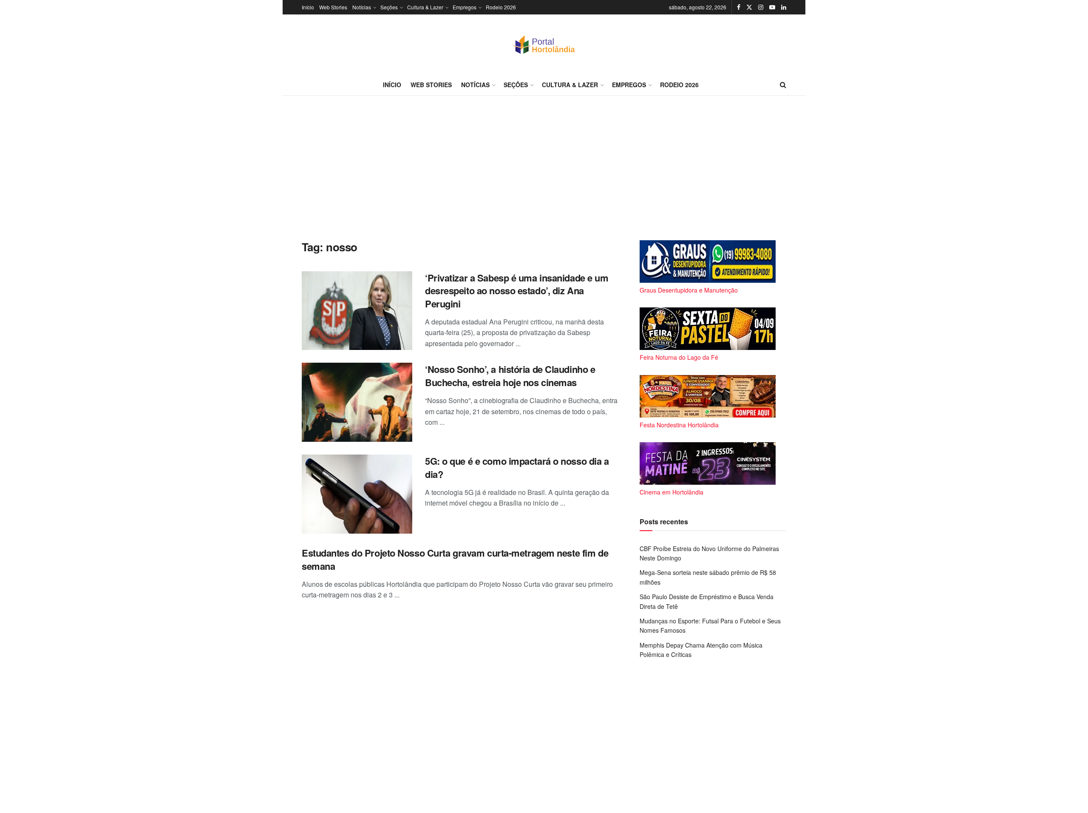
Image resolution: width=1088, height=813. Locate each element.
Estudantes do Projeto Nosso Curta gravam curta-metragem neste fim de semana (455, 559)
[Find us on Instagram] (760, 7)
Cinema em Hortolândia (671, 492)
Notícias (361, 7)
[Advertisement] (544, 167)
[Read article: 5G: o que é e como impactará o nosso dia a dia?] (357, 494)
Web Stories (333, 7)
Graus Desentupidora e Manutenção (689, 290)
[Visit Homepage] (544, 44)
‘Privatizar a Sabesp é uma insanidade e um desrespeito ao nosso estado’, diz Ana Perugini (517, 291)
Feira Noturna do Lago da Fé (679, 357)
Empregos (464, 7)
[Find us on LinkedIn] (783, 7)
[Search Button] (783, 84)
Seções (389, 7)
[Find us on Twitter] (749, 7)
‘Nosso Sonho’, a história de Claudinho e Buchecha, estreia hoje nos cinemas (510, 375)
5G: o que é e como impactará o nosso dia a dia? (517, 467)
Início (308, 7)
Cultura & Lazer (425, 7)
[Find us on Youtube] (772, 7)
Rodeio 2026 (501, 7)
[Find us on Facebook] (738, 7)
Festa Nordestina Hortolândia (679, 425)
